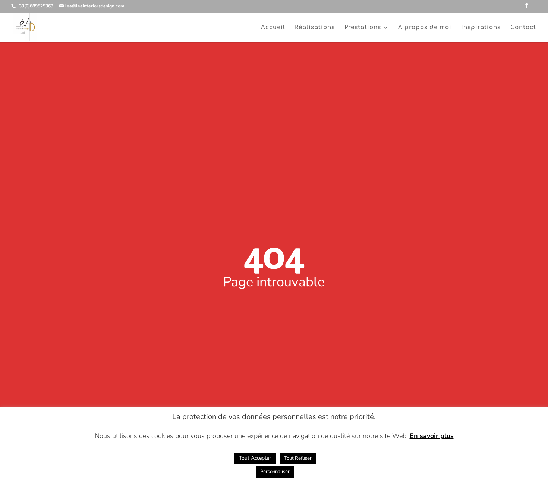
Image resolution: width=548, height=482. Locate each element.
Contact (523, 28)
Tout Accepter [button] (255, 457)
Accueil (273, 28)
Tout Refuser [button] (298, 458)
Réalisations (315, 28)
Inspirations (481, 28)
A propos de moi (424, 28)
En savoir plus (432, 435)
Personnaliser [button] (275, 471)
